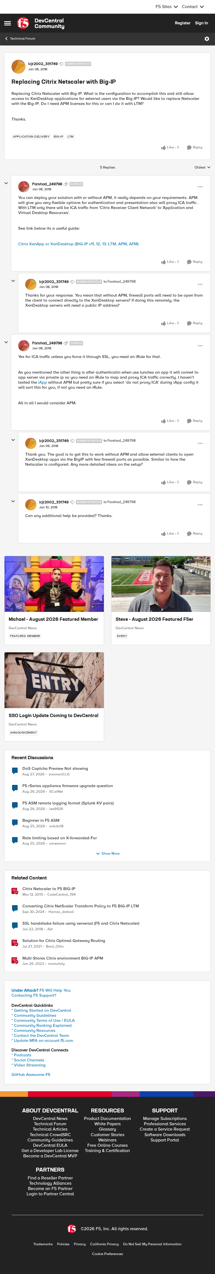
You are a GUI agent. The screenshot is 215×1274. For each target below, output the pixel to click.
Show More (111, 854)
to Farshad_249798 (120, 282)
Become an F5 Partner (50, 1188)
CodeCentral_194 (61, 895)
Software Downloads (164, 1135)
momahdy (56, 964)
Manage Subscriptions (165, 1118)
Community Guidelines (50, 1140)
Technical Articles (50, 1129)
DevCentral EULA (50, 1145)
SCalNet (56, 792)
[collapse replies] (6, 183)
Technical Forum (22, 39)
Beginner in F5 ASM (40, 820)
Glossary (107, 1129)
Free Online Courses (107, 1145)
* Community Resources (33, 1030)
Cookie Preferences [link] (107, 1254)
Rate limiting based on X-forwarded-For (59, 838)
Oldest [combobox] (203, 167)
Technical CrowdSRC (50, 1135)
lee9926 (56, 809)
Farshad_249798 (47, 184)
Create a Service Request (165, 1129)
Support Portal (165, 1140)
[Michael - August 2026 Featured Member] (54, 584)
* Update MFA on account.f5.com (42, 1040)
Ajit (50, 929)
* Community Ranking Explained (41, 1025)
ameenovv (57, 844)
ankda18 (56, 826)
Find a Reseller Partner (50, 1178)
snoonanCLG (59, 774)
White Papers (107, 1124)
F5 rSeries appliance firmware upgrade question (67, 785)
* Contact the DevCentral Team (40, 1035)
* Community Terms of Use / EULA (43, 1020)
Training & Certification (107, 1150)
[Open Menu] (207, 39)
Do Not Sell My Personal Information (152, 1244)
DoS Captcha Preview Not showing (55, 768)
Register (182, 22)
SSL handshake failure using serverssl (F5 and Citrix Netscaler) (80, 923)
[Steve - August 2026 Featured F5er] (161, 584)
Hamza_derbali (61, 912)
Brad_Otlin (55, 946)
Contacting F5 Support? (33, 995)
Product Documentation (107, 1118)
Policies (63, 1244)
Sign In (201, 22)
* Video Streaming (28, 1065)
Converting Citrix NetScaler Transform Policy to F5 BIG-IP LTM (80, 906)
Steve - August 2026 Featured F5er (154, 619)
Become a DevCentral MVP (50, 1156)
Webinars (107, 1140)
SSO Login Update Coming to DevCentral (53, 716)
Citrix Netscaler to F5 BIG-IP (48, 888)
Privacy (80, 1244)
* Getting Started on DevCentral (41, 1010)
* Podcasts (21, 1054)
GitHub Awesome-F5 (30, 1074)
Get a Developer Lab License (50, 1150)
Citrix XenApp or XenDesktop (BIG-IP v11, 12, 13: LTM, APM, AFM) (78, 243)
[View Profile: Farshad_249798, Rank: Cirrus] (23, 186)
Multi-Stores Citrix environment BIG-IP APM (62, 958)
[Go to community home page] (40, 23)
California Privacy (104, 1244)
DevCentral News (23, 628)
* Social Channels (27, 1060)
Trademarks (43, 1244)
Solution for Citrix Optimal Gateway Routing (63, 940)
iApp (42, 382)
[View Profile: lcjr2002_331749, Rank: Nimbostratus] (18, 67)
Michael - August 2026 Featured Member (53, 619)
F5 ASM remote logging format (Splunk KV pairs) (68, 803)
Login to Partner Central (50, 1194)
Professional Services (165, 1124)
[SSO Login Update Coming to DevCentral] (54, 680)
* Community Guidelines (33, 1015)
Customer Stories (107, 1135)
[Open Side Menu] (7, 23)
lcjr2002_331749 (43, 64)
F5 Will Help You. (41, 990)
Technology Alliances (50, 1183)
